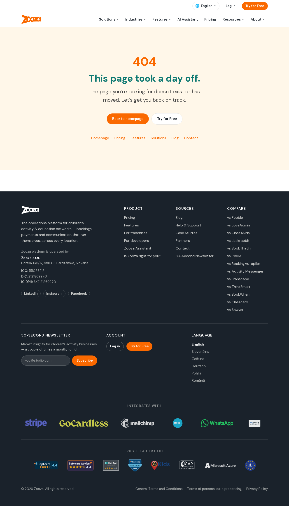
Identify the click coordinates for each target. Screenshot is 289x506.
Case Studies (186, 233)
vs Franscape (238, 279)
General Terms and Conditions (159, 489)
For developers (136, 240)
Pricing (210, 19)
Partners (183, 240)
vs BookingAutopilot (244, 263)
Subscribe (85, 360)
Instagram (54, 294)
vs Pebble (235, 217)
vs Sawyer (235, 309)
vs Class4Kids (238, 233)
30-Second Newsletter (195, 256)
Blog (175, 138)
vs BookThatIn (239, 248)
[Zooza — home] (31, 19)
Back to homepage (127, 119)
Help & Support (188, 225)
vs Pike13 (234, 256)
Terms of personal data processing (214, 489)
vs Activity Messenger (245, 271)
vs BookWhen (238, 294)
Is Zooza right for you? (142, 256)
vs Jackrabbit (238, 240)
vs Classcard (237, 302)
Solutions (158, 138)
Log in (230, 6)
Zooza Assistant (137, 248)
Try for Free (254, 6)
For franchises (135, 233)
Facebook (79, 294)
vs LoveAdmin (238, 225)
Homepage (100, 138)
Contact (191, 138)
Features (138, 138)
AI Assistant (187, 19)
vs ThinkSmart (238, 286)
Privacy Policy (257, 489)
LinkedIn (31, 294)
